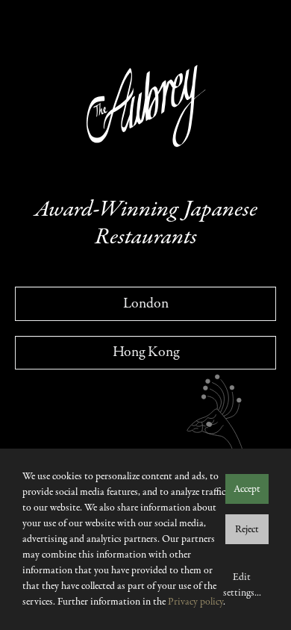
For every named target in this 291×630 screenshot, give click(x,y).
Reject (247, 530)
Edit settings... (242, 585)
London (146, 303)
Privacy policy (195, 602)
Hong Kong (146, 352)
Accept (247, 489)
